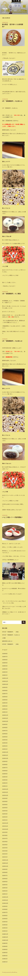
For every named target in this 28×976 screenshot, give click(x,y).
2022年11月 (5, 792)
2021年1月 (4, 857)
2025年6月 (4, 696)
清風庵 (5, 9)
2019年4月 (4, 921)
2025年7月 (4, 693)
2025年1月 (4, 712)
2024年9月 (4, 724)
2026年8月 (4, 653)
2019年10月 (5, 903)
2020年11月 (5, 863)
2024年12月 (5, 715)
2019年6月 (4, 915)
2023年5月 (4, 773)
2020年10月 (5, 866)
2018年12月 (5, 934)
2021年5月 (4, 844)
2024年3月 (4, 743)
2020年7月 (4, 875)
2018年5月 (4, 952)
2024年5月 (4, 736)
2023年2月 (4, 783)
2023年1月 (4, 786)
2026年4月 (4, 666)
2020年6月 (4, 878)
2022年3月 (4, 814)
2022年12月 (5, 789)
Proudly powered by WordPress (9, 972)
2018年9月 (4, 943)
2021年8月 (4, 835)
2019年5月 (4, 918)
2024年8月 (4, 727)
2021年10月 (5, 829)
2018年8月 (4, 946)
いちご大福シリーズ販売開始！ (12, 517)
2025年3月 (4, 706)
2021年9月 (4, 832)
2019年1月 (4, 931)
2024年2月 (4, 746)
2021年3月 (4, 851)
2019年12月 (5, 897)
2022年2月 (4, 817)
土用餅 (4, 638)
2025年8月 (4, 690)
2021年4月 (4, 847)
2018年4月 (4, 955)
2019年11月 (5, 900)
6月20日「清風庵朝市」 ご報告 (10, 644)
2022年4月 (4, 810)
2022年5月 (4, 807)
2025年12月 (5, 678)
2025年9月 (4, 687)
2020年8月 (4, 872)
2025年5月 (4, 699)
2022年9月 (4, 798)
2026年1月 (4, 675)
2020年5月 (4, 881)
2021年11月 (5, 826)
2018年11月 (5, 937)
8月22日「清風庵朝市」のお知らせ (11, 635)
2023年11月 (5, 755)
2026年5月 (4, 662)
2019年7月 (4, 912)
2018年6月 (4, 949)
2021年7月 (4, 838)
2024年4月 (4, 739)
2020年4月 (4, 884)
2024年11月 (5, 718)
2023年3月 (4, 780)
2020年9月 (4, 869)
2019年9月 (4, 906)
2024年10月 (5, 721)
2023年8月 (4, 764)
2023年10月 (5, 758)
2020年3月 (4, 887)
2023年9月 (4, 761)
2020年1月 (4, 894)
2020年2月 (4, 891)
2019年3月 (4, 924)
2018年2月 (4, 958)
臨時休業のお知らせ (7, 641)
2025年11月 (5, 681)
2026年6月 (4, 659)
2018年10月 (5, 940)
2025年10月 (5, 684)
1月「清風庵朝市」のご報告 (11, 293)
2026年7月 (4, 656)
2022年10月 (5, 795)
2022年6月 (4, 804)
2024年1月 (4, 749)
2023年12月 (5, 752)
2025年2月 (4, 709)
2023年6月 (4, 770)
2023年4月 (4, 777)
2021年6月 (4, 841)
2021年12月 (5, 823)
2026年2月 (4, 672)
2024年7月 (4, 730)
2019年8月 (4, 909)
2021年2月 (4, 854)
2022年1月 (4, 820)
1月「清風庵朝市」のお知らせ (12, 341)
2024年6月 (4, 733)
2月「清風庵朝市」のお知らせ (12, 101)
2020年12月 (5, 860)
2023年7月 (4, 767)
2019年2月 (4, 928)
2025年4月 (4, 703)
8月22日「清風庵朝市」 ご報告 (10, 631)
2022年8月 (4, 801)
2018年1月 (4, 962)
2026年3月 (4, 669)
